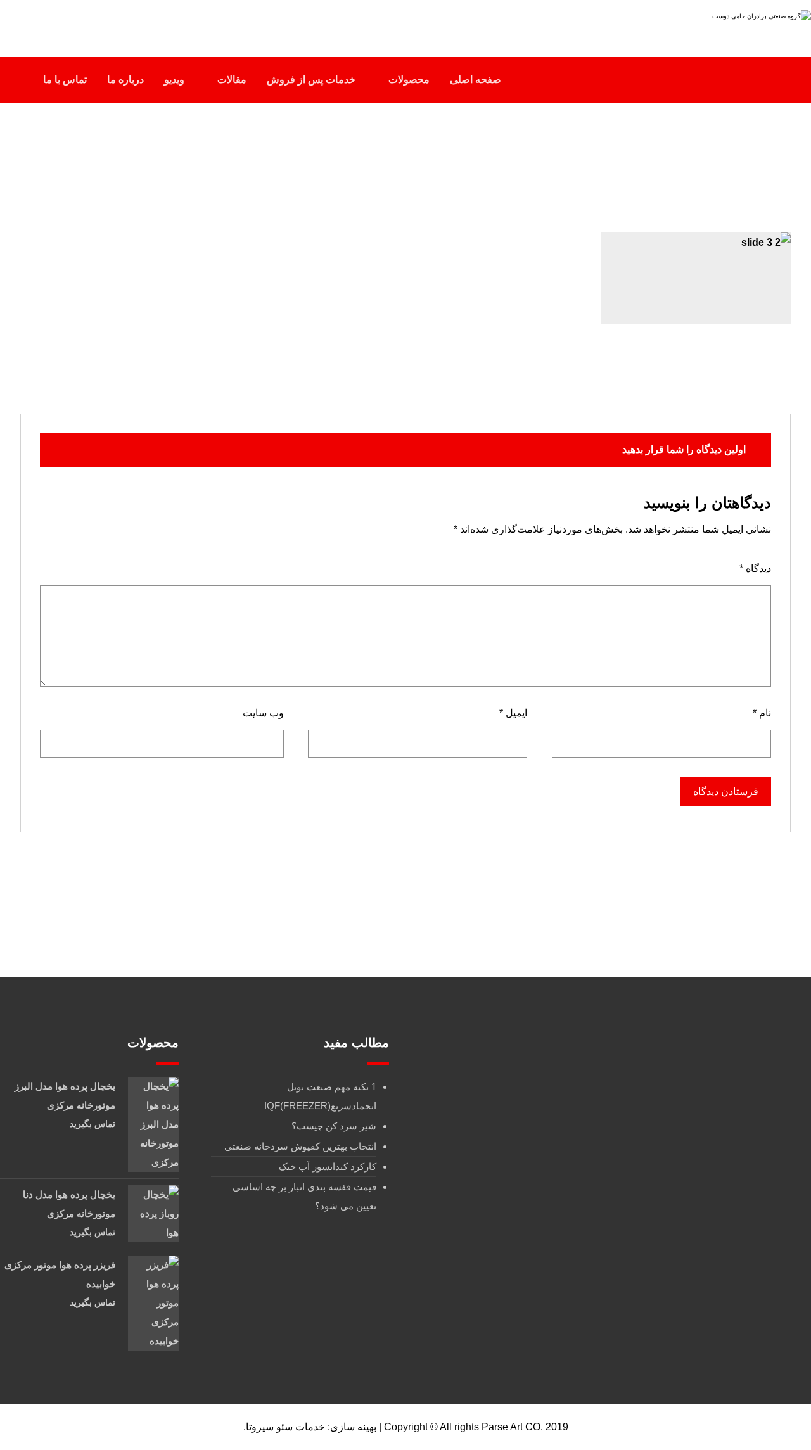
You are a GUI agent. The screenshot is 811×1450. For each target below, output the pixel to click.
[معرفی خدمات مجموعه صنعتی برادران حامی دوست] (731, 23)
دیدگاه (755, 568)
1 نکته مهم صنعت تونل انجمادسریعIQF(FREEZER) (320, 1096)
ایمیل (513, 713)
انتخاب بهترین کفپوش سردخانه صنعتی (300, 1146)
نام (762, 713)
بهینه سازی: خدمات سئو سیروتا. (309, 1426)
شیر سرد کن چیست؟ (333, 1126)
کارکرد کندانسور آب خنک (327, 1166)
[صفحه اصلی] (440, 163)
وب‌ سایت (263, 713)
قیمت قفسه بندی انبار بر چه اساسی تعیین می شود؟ (304, 1196)
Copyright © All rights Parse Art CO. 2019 (476, 1426)
